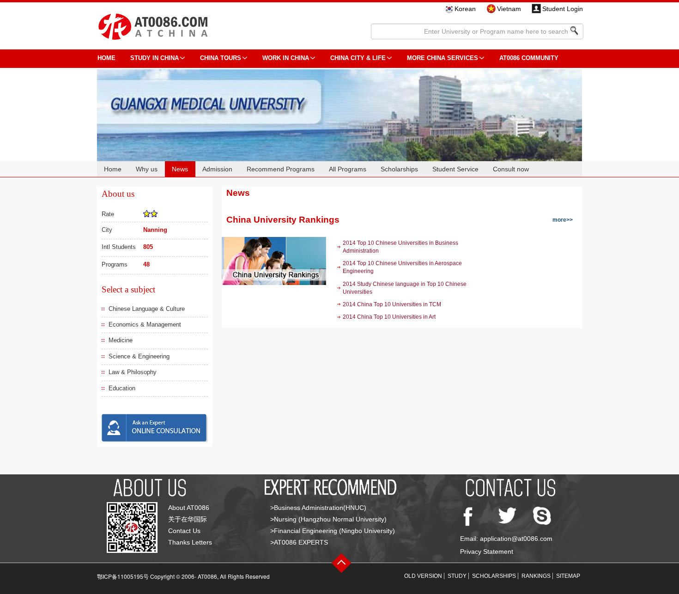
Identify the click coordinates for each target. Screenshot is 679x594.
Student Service (455, 169)
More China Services (442, 58)
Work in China (285, 58)
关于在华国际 (187, 519)
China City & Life (358, 58)
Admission (217, 169)
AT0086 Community (528, 58)
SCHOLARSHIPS (494, 576)
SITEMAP (568, 576)
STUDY (457, 576)
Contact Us (184, 530)
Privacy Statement (486, 551)
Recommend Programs (281, 169)
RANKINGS (536, 576)
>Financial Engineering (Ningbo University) (332, 530)
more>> (562, 220)
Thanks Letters (190, 542)
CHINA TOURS (220, 58)
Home (112, 169)
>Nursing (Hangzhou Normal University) (328, 519)
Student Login (562, 8)
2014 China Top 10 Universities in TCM (392, 304)
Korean (465, 8)
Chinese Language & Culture (147, 308)
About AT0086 (188, 507)
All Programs (347, 169)
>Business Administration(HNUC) (318, 507)
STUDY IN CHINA (154, 58)
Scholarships (399, 169)
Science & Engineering (139, 356)
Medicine (121, 340)
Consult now (511, 169)
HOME (106, 58)
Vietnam (509, 8)
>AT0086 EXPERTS (299, 542)
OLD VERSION (423, 576)
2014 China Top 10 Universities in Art (389, 317)
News (180, 169)
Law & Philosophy (133, 372)
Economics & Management (145, 324)
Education (122, 388)
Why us (147, 169)
